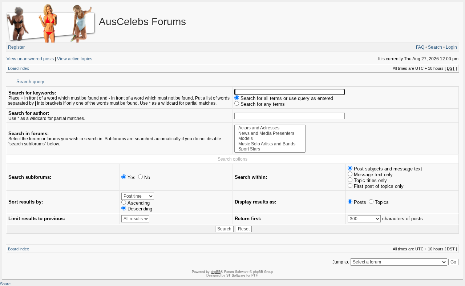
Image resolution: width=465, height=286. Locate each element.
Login (451, 47)
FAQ (420, 47)
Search (435, 47)
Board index (18, 68)
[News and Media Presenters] (270, 133)
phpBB (216, 272)
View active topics (74, 58)
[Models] (270, 138)
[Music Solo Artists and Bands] (270, 144)
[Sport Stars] (270, 149)
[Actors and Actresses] (270, 128)
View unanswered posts (30, 58)
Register (16, 47)
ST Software (235, 275)
